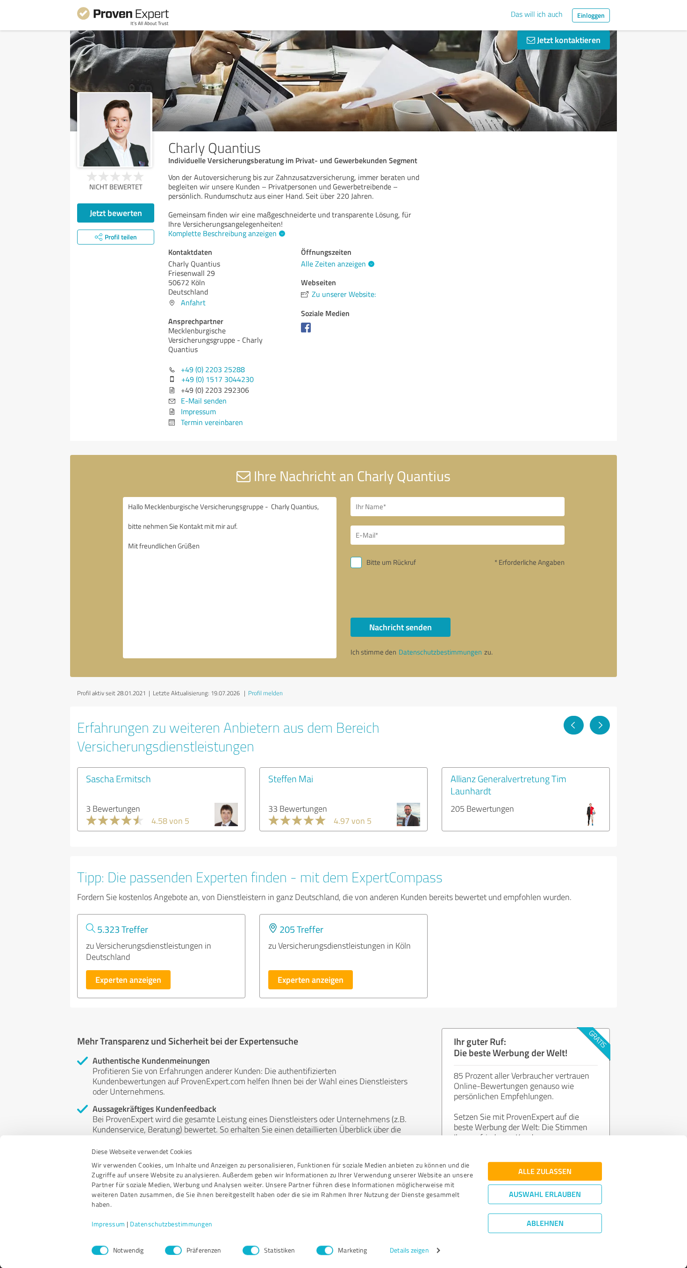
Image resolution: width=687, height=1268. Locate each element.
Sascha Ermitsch (118, 778)
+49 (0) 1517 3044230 (217, 379)
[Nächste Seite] (600, 725)
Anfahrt (193, 302)
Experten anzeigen (128, 979)
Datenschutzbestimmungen (171, 1224)
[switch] (173, 1250)
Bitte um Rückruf (391, 562)
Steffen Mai (290, 778)
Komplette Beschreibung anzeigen (222, 233)
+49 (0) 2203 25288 (213, 369)
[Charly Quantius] (114, 129)
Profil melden (265, 693)
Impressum (108, 1224)
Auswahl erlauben (545, 1194)
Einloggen (591, 15)
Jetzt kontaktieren (568, 40)
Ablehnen (545, 1223)
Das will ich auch (537, 14)
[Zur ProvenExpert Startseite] (123, 18)
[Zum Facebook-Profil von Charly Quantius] (308, 332)
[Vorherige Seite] (574, 725)
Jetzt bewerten (116, 213)
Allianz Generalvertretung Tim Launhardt (508, 784)
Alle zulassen (545, 1171)
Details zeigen (409, 1250)
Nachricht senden (400, 627)
